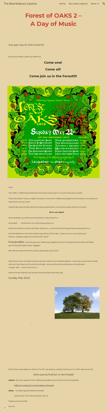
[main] (53, 19)
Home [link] (62, 3)
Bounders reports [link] (78, 3)
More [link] (93, 3)
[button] (104, 4)
